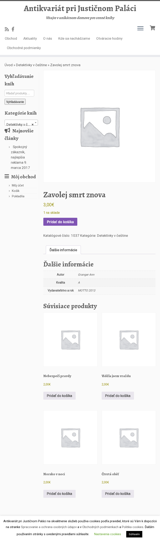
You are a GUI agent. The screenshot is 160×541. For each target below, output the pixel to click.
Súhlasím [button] (134, 534)
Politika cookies (132, 527)
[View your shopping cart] (153, 27)
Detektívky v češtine (31, 65)
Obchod (11, 38)
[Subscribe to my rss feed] (8, 29)
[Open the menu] (140, 28)
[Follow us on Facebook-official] (14, 29)
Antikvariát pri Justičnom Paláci (80, 8)
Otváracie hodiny (109, 38)
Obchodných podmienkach (100, 527)
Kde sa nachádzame (74, 38)
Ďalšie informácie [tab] (63, 250)
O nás (47, 38)
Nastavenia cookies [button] (107, 534)
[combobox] (21, 122)
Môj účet (18, 185)
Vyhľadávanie (15, 102)
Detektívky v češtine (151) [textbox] (22, 124)
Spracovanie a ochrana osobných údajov (49, 527)
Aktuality (30, 38)
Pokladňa (18, 196)
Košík (15, 191)
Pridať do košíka (60, 221)
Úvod (9, 65)
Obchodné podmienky (24, 48)
